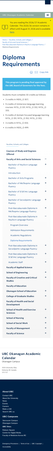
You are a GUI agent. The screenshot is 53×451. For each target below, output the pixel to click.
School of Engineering (17, 272)
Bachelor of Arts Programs (20, 178)
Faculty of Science (15, 333)
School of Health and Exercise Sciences (21, 311)
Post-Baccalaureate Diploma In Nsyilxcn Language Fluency (23, 44)
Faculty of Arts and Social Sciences (14, 42)
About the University (10, 398)
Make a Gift (6, 409)
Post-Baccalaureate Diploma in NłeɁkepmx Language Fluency (22, 210)
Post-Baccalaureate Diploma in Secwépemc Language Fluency (22, 247)
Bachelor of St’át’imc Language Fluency (22, 193)
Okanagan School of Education (21, 291)
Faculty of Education (16, 286)
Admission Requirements (22, 230)
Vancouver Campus (10, 420)
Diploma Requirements (21, 240)
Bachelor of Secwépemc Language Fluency (24, 201)
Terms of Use (25, 444)
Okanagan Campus (10, 423)
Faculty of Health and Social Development (20, 303)
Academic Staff (15, 262)
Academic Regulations (20, 235)
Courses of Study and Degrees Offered (21, 152)
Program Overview (19, 225)
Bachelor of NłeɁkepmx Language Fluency (24, 185)
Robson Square (8, 430)
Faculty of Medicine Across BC (14, 435)
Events (5, 404)
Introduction (14, 173)
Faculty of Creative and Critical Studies (21, 279)
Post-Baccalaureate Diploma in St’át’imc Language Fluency (22, 255)
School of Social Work (17, 323)
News (4, 401)
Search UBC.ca (8, 412)
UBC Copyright (37, 444)
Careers (5, 406)
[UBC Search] (48, 3)
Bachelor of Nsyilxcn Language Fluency (22, 166)
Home (4, 40)
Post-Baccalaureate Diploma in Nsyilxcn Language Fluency (22, 218)
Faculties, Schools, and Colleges (20, 40)
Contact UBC (7, 395)
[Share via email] (36, 72)
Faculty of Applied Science (19, 267)
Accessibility (6, 447)
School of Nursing (15, 318)
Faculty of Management (18, 328)
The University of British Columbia (19, 5)
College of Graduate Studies (20, 296)
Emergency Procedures (10, 444)
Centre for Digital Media (11, 433)
